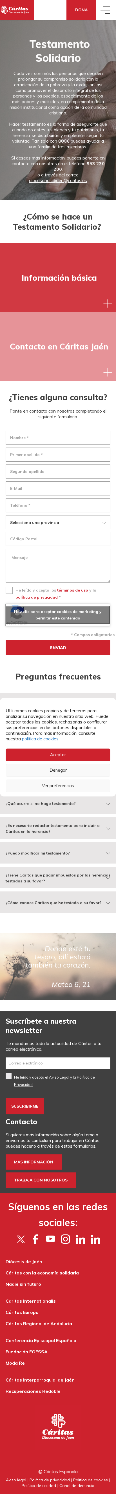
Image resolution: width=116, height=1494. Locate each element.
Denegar (58, 770)
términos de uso (72, 590)
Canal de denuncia (76, 1485)
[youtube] (50, 1239)
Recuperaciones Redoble (33, 1391)
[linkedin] (95, 1239)
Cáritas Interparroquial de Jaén (40, 1380)
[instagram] (65, 1239)
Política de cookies (90, 1479)
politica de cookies (40, 739)
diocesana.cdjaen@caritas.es (58, 180)
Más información (33, 1162)
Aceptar (58, 754)
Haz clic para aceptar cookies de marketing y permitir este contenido (58, 615)
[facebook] (36, 1239)
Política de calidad (39, 1485)
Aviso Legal (59, 1077)
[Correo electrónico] (58, 1063)
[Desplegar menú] (106, 10)
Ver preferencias (58, 785)
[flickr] (80, 1239)
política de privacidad (36, 597)
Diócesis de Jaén (24, 1261)
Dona (81, 9)
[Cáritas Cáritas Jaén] (17, 10)
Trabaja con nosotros (41, 1180)
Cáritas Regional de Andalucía (39, 1323)
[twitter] (21, 1239)
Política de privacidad (50, 1479)
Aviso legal (16, 1479)
